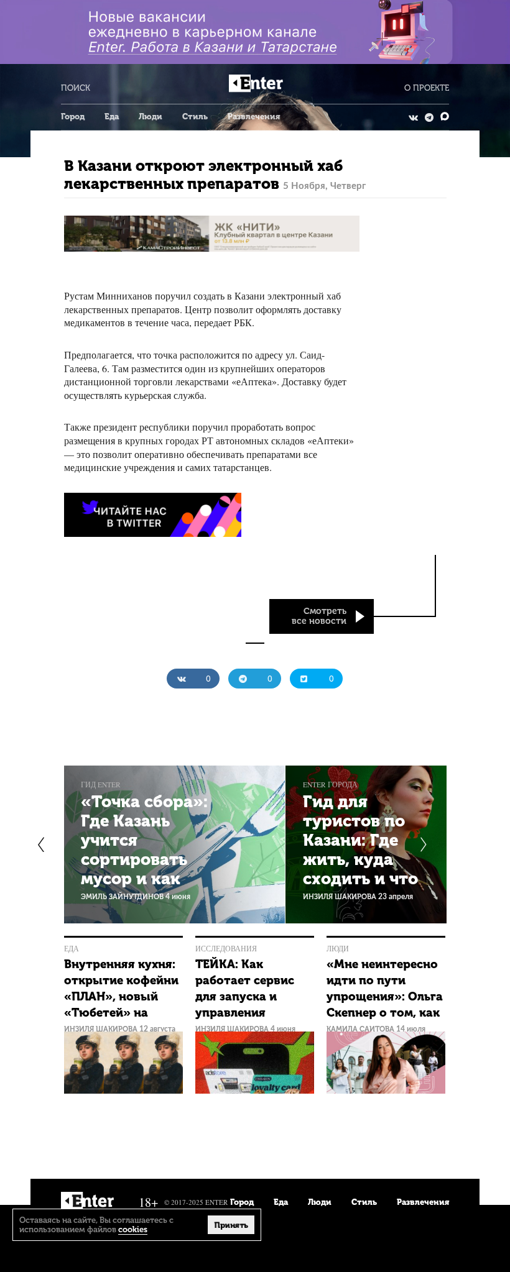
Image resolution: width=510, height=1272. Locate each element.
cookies (132, 1229)
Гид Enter (101, 784)
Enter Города (330, 784)
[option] (174, 844)
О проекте (426, 88)
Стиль (195, 116)
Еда (111, 116)
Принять (231, 1225)
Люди (150, 116)
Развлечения (254, 116)
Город (73, 116)
